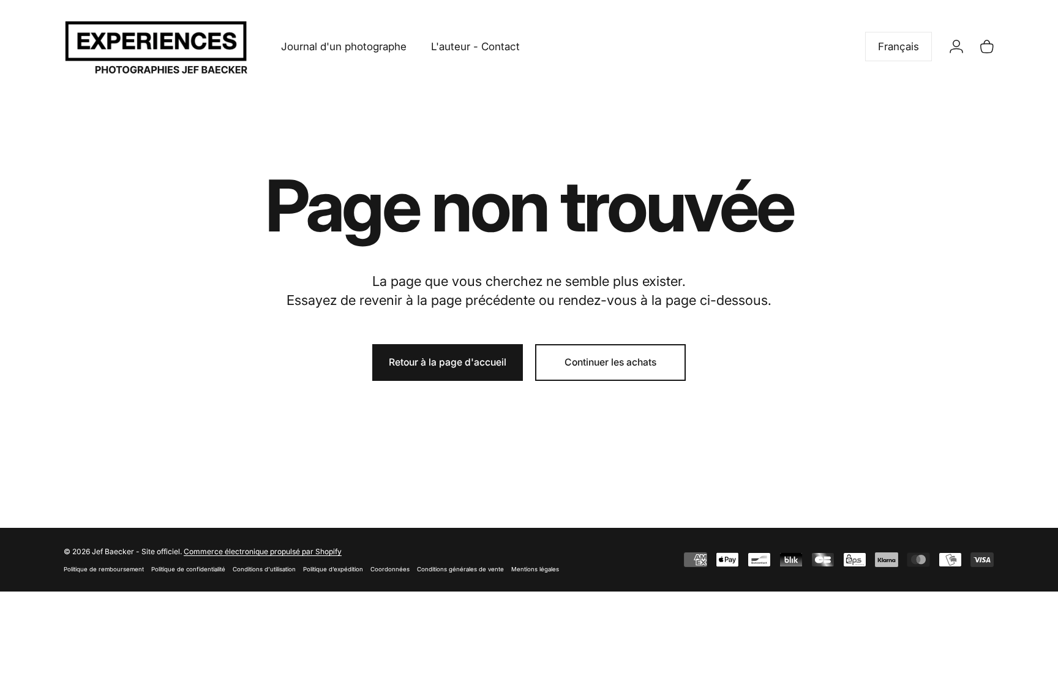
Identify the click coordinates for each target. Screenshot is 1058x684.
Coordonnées (390, 569)
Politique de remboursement (104, 569)
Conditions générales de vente (460, 569)
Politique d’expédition (333, 569)
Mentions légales (535, 569)
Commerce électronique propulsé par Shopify (263, 551)
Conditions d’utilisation (264, 569)
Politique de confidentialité (188, 569)
